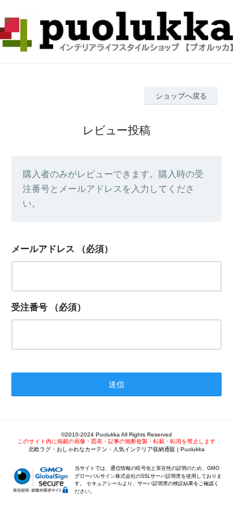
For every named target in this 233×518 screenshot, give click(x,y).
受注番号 (29, 307)
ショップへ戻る (181, 96)
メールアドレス (43, 249)
